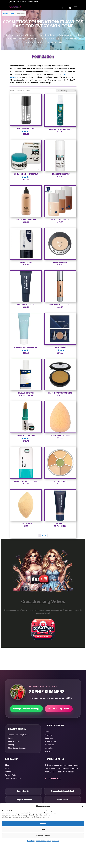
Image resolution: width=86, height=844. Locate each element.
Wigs (47, 732)
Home (5, 14)
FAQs (7, 768)
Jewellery (49, 748)
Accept (43, 823)
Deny (43, 830)
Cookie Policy (31, 841)
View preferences (43, 836)
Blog (7, 765)
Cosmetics (20, 14)
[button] (83, 806)
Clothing (48, 735)
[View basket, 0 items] (70, 8)
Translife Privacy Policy (43, 841)
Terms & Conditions (13, 778)
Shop (12, 14)
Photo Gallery (13, 741)
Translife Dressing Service (18, 735)
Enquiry (11, 745)
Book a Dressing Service (58, 709)
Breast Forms (50, 741)
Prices (10, 738)
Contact (8, 772)
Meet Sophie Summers (17, 748)
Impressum (55, 841)
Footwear (49, 738)
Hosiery (48, 751)
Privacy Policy (11, 775)
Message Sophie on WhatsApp (26, 709)
